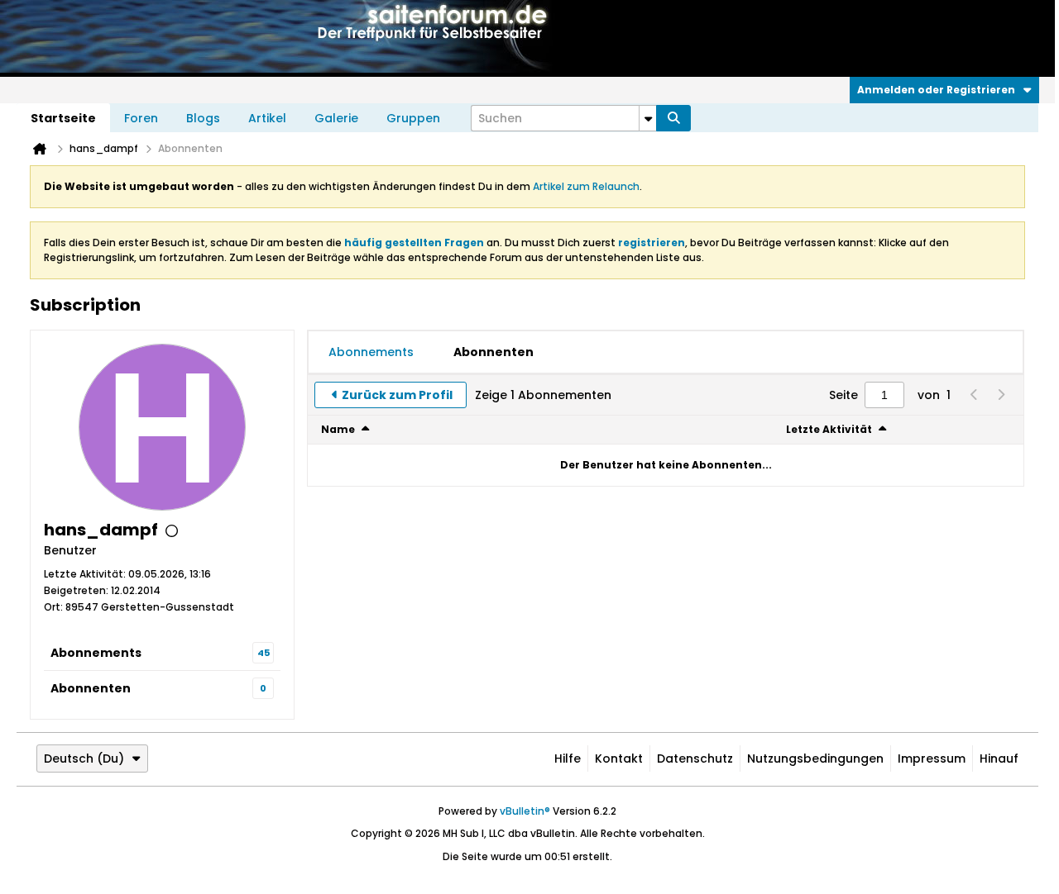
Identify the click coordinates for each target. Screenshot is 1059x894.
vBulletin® (525, 811)
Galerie (336, 118)
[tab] (371, 352)
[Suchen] (673, 118)
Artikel (267, 118)
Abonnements (95, 652)
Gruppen (413, 118)
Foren (141, 118)
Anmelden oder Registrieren (936, 90)
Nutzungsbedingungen (815, 758)
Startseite (63, 118)
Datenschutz (695, 758)
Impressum (932, 758)
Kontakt (619, 758)
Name (338, 429)
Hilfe (567, 758)
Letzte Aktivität (829, 429)
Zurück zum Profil (397, 395)
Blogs (203, 118)
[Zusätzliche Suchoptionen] (648, 118)
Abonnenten (90, 688)
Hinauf (999, 758)
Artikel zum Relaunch (586, 186)
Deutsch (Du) (84, 758)
